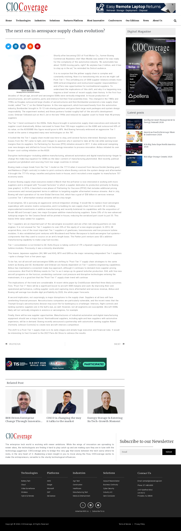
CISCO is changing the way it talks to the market (64, 419)
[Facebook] (98, 505)
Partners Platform (73, 20)
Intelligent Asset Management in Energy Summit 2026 (159, 121)
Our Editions (132, 20)
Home (9, 20)
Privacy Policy (139, 524)
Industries (40, 20)
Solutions (55, 20)
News (146, 20)
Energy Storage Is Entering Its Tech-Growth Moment (105, 419)
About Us (157, 20)
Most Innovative (95, 20)
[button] (175, 20)
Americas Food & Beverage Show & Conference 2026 (159, 133)
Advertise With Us (82, 511)
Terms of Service (125, 524)
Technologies (23, 20)
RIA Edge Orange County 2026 (158, 157)
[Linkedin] (90, 505)
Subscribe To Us (98, 511)
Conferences (115, 20)
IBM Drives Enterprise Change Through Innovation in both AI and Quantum (23, 419)
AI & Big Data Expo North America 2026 (160, 145)
